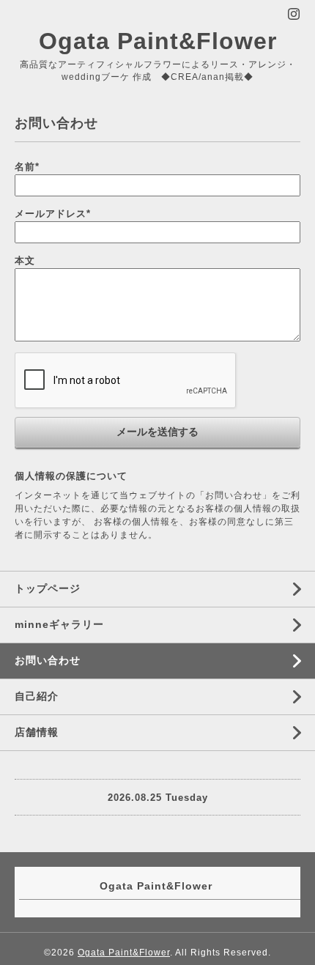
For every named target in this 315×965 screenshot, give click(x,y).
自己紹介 (37, 696)
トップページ (48, 588)
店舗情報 (37, 732)
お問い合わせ (48, 660)
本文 (25, 260)
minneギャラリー (59, 624)
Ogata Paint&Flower (158, 41)
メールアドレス (53, 213)
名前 (27, 166)
